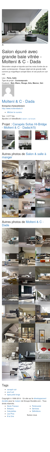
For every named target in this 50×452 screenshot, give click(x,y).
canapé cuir (12, 389)
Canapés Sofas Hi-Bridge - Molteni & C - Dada (24, 126)
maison (18, 401)
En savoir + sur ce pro (27, 119)
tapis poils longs (13, 394)
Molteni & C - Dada (18, 101)
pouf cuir (10, 392)
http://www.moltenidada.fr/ (12, 108)
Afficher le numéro (14, 112)
